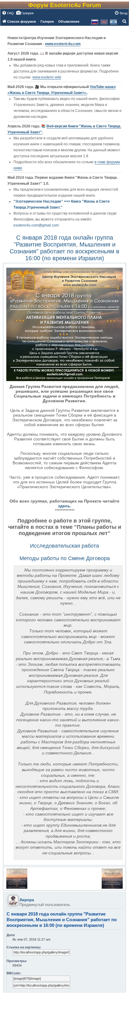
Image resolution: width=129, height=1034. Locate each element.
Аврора (27, 900)
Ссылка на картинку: (24, 947)
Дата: (11, 935)
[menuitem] (8, 13)
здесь (64, 505)
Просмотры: (17, 961)
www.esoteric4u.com (63, 44)
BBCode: (14, 973)
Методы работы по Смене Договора (65, 558)
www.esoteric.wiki (46, 77)
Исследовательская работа (64, 546)
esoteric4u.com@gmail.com (36, 225)
